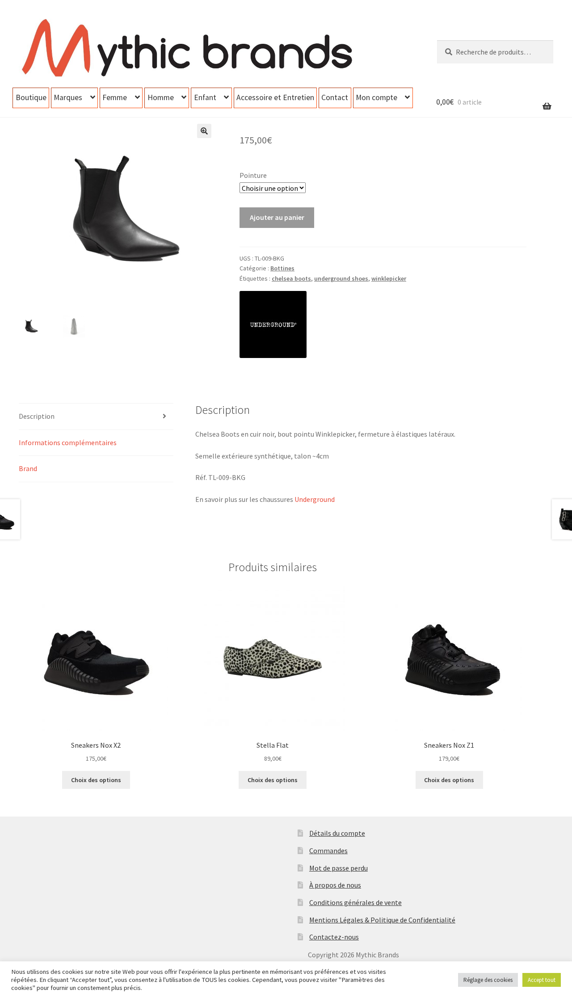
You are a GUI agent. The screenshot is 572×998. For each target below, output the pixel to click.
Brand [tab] (28, 468)
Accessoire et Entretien (275, 97)
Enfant (205, 97)
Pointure (253, 175)
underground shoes (341, 278)
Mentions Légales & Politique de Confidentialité (382, 919)
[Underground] (273, 324)
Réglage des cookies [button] (488, 980)
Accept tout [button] (541, 980)
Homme (160, 97)
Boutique (31, 97)
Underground (314, 499)
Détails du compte (337, 833)
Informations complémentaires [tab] (68, 442)
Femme (114, 97)
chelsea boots (291, 278)
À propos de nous (335, 884)
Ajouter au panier (277, 217)
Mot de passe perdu (338, 867)
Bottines (282, 268)
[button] (204, 131)
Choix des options (96, 780)
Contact (334, 97)
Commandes (328, 850)
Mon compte (376, 97)
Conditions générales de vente (355, 902)
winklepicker (388, 278)
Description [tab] (37, 416)
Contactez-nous (334, 936)
